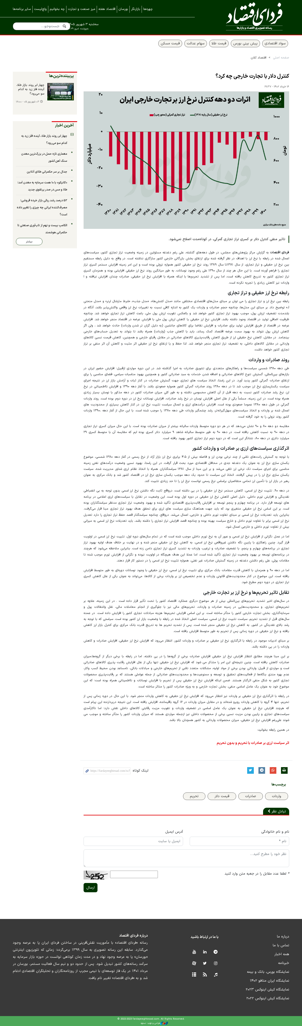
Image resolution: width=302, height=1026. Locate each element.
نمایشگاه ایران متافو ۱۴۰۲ (269, 980)
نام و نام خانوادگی (275, 831)
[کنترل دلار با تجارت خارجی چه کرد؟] (186, 160)
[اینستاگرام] (215, 964)
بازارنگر (135, 9)
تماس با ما (281, 945)
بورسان (123, 9)
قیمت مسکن (170, 43)
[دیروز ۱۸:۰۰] (60, 92)
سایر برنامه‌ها (22, 9)
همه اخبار (281, 954)
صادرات (250, 796)
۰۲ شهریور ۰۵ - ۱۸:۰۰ (27, 102)
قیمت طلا (219, 43)
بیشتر (29, 241)
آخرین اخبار (64, 125)
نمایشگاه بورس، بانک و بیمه (268, 972)
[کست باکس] (215, 975)
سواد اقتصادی (275, 43)
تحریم (194, 796)
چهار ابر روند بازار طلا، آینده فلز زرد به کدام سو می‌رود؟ (30, 89)
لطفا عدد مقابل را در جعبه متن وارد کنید (257, 873)
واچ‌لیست (40, 9)
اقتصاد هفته (106, 9)
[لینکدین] (205, 952)
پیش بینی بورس (245, 43)
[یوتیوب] (194, 952)
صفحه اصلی (281, 57)
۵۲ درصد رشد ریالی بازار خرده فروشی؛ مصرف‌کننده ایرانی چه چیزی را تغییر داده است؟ (42, 207)
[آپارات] (194, 964)
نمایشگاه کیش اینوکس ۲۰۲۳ (267, 989)
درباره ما (283, 936)
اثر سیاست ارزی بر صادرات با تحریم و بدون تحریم (253, 743)
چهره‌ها (148, 9)
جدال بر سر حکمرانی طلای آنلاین (47, 171)
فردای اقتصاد (248, 17)
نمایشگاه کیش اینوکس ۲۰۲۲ (267, 998)
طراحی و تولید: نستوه (150, 1023)
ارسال (90, 887)
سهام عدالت (196, 43)
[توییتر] (205, 964)
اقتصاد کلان (258, 57)
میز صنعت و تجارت (81, 9)
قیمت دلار (221, 796)
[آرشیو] (194, 975)
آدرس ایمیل (174, 831)
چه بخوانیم (57, 9)
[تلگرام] (215, 952)
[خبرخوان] (205, 975)
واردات (276, 796)
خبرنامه (283, 963)
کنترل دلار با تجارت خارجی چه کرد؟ (252, 76)
